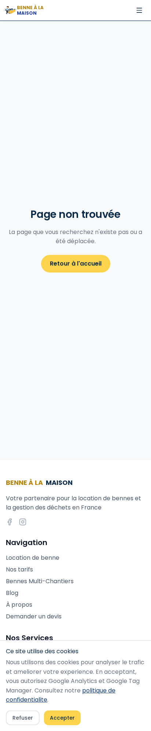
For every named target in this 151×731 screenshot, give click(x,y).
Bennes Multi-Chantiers (40, 581)
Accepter (62, 717)
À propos (19, 604)
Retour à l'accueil (76, 263)
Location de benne (32, 557)
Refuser (22, 717)
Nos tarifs (19, 569)
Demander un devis (34, 616)
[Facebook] (9, 522)
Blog (12, 593)
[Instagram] (22, 522)
